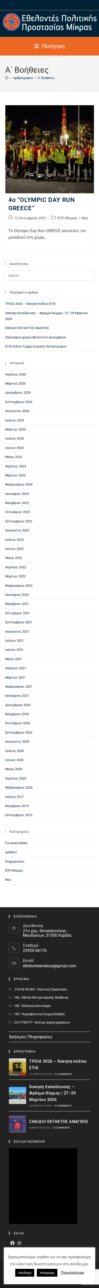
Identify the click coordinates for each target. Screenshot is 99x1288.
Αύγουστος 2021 (17, 631)
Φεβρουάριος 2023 (18, 484)
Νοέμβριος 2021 (17, 604)
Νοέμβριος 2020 (17, 714)
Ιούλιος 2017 (14, 797)
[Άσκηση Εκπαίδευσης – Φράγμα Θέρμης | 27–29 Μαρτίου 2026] (17, 1095)
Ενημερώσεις (15, 861)
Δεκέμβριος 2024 (18, 392)
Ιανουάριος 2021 (17, 695)
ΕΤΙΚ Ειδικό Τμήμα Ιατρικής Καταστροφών (36, 346)
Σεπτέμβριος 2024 (18, 402)
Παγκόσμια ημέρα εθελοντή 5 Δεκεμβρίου (35, 337)
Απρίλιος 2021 (15, 668)
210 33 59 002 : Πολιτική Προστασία (40, 989)
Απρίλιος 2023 (15, 466)
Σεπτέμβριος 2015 (18, 815)
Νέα (84, 218)
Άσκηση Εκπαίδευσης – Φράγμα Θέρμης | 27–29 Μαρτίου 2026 (52, 1093)
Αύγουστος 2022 (17, 530)
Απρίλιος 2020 (15, 778)
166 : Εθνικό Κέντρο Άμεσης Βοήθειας (41, 997)
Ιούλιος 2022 (14, 540)
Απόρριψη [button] (47, 1273)
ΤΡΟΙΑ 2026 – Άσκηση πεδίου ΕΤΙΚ (30, 304)
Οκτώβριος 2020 (17, 723)
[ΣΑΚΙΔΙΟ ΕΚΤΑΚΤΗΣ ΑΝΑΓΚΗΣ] (17, 1123)
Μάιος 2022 (13, 558)
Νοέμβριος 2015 (17, 806)
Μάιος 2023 (13, 457)
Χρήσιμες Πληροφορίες (31, 1036)
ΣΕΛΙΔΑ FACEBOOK (29, 1141)
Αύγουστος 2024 (17, 411)
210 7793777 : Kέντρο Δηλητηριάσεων (42, 1022)
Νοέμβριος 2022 (17, 503)
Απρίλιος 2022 (15, 567)
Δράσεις (11, 852)
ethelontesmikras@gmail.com (49, 965)
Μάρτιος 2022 (15, 576)
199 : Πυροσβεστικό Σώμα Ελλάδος (39, 1014)
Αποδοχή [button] (24, 1273)
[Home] (6, 78)
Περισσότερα (72, 1272)
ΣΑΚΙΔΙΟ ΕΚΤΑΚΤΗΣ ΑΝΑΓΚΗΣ (27, 328)
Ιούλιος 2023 (14, 438)
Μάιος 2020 (13, 769)
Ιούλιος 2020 (14, 751)
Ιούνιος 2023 (14, 448)
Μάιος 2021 (13, 659)
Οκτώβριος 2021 (17, 613)
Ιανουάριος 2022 (17, 595)
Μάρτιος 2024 (15, 429)
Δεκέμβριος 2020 (18, 705)
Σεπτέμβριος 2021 (18, 622)
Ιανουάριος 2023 (17, 494)
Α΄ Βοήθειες (46, 78)
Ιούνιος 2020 (14, 760)
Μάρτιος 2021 (15, 677)
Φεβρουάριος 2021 (18, 686)
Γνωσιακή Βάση (16, 843)
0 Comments (63, 1074)
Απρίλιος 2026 (15, 374)
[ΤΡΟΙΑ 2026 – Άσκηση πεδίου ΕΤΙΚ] (17, 1067)
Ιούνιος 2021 (14, 650)
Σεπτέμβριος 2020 (18, 732)
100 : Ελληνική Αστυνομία (32, 1006)
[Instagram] (19, 1243)
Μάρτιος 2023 (15, 475)
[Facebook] (12, 1243)
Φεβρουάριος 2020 (18, 787)
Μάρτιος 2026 (15, 383)
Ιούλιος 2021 (14, 640)
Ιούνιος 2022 (14, 549)
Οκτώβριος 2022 (17, 512)
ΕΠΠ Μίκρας (67, 218)
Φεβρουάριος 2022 (18, 585)
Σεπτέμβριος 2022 (18, 521)
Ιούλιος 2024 (14, 420)
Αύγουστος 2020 (17, 741)
